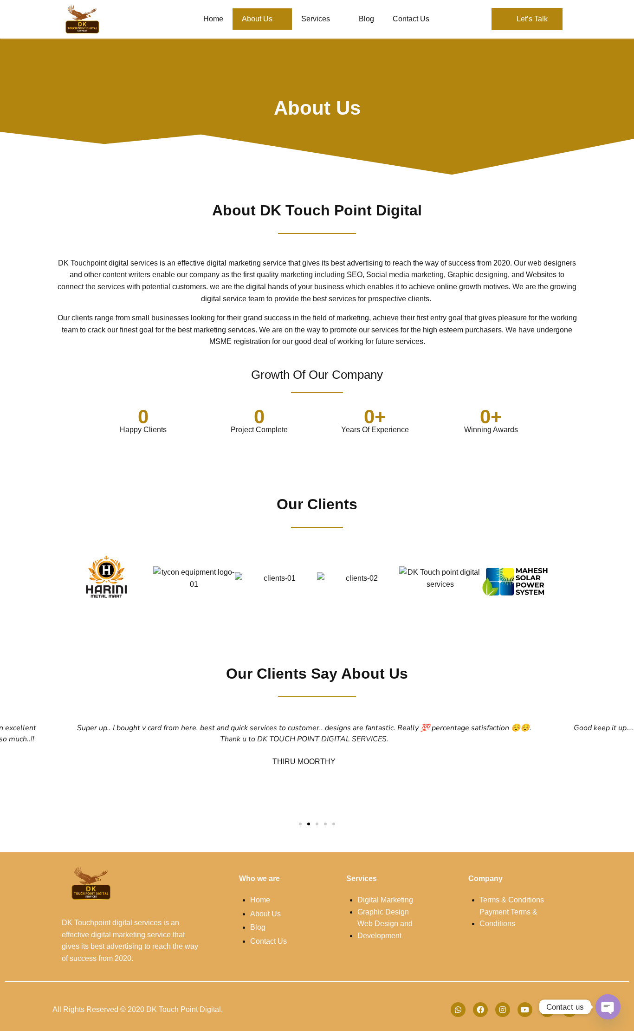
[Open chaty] (608, 1006)
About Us (257, 19)
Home (213, 19)
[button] (61, 578)
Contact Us (411, 19)
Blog (366, 19)
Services (315, 19)
